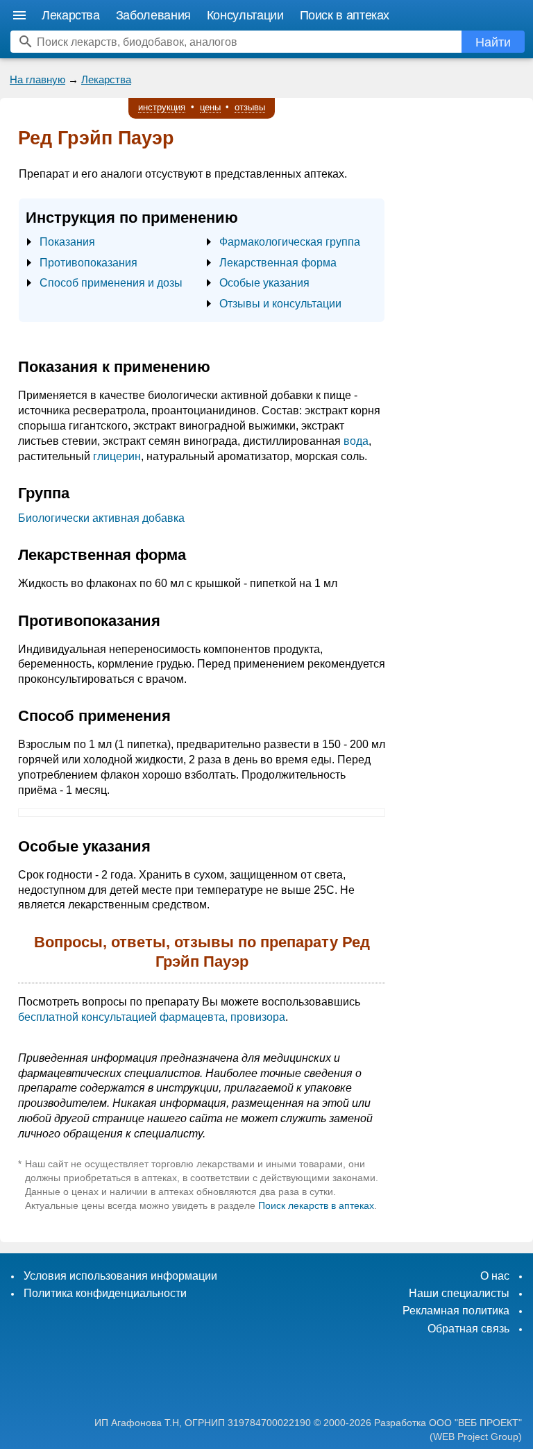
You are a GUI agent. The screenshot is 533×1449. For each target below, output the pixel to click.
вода (356, 441)
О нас (494, 1276)
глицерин (117, 456)
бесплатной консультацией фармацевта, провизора (151, 1017)
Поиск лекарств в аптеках (316, 1205)
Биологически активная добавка (101, 518)
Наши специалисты (459, 1293)
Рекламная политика (456, 1310)
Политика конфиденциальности (105, 1293)
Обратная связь (468, 1328)
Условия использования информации (120, 1276)
